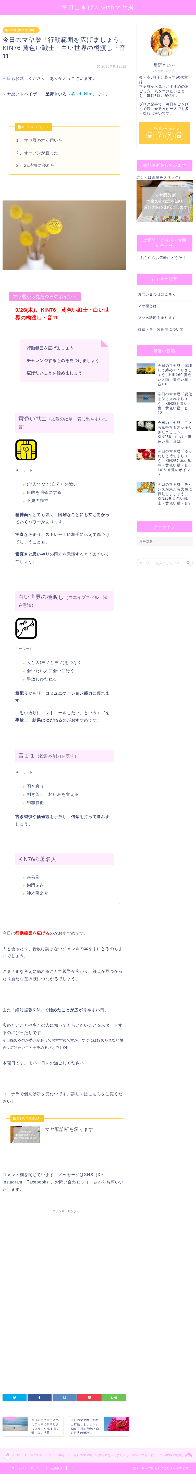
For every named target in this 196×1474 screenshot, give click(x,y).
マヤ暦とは (147, 306)
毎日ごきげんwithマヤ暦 (98, 7)
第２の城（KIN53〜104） (21, 30)
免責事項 (56, 1468)
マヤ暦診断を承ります (157, 318)
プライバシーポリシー (27, 1468)
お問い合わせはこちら (157, 294)
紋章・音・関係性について (161, 329)
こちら (142, 258)
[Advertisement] (64, 1259)
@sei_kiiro (82, 94)
